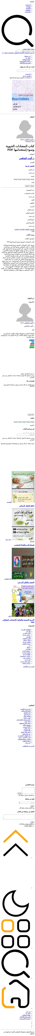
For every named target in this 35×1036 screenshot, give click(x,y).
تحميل (27, 186)
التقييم (17, 229)
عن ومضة (27, 56)
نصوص (28, 636)
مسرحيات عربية (25, 661)
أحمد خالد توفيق (26, 732)
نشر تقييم (31, 414)
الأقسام (28, 8)
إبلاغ (33, 231)
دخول (32, 49)
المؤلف (27, 229)
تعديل (19, 793)
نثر (30, 645)
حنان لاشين (27, 728)
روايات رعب (27, 658)
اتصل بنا (4, 53)
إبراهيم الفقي (26, 741)
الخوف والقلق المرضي (26, 582)
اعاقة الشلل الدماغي (26, 506)
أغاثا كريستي (27, 727)
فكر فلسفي (7, 579)
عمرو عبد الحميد (25, 709)
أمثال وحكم (27, 640)
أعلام (9, 616)
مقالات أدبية (27, 654)
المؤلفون (28, 10)
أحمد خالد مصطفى (25, 723)
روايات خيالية (26, 663)
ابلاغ (32, 806)
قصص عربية (27, 76)
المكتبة (28, 6)
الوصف (32, 229)
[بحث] (16, 51)
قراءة (32, 186)
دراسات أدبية (27, 651)
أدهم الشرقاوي (26, 711)
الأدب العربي (27, 633)
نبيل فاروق (27, 714)
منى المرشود (26, 734)
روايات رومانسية (25, 656)
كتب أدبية (28, 660)
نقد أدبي (28, 649)
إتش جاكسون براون (24, 737)
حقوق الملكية (26, 59)
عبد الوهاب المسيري (24, 735)
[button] (31, 340)
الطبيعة (9, 502)
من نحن (28, 1011)
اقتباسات (28, 12)
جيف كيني (27, 721)
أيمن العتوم (27, 712)
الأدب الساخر (26, 638)
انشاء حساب (26, 49)
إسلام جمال (27, 716)
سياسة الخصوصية (25, 61)
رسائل (29, 647)
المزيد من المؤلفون (28, 746)
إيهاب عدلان (27, 718)
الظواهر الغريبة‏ (26, 629)
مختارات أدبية (26, 652)
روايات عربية (27, 635)
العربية (28, 631)
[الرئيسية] (16, 1008)
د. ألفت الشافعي (29, 139)
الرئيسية (28, 5)
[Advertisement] (17, 283)
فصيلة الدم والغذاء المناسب (24, 545)
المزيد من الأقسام (28, 666)
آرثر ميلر (28, 743)
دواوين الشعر (26, 644)
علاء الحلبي (27, 730)
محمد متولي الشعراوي (24, 719)
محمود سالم (27, 725)
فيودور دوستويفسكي (24, 739)
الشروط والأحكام (25, 63)
